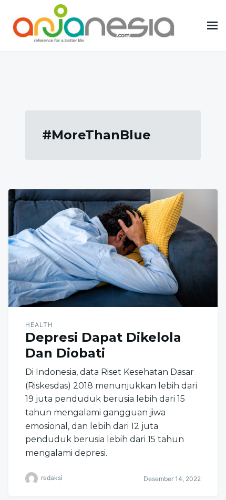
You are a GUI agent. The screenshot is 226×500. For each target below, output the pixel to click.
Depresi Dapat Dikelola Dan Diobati (103, 345)
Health (39, 325)
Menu (212, 25)
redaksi (52, 478)
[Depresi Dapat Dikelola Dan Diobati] (113, 248)
